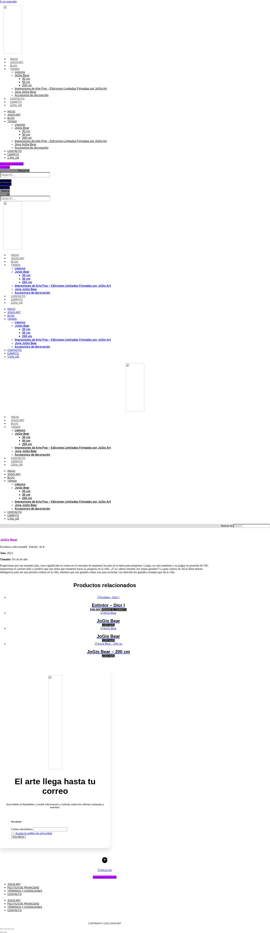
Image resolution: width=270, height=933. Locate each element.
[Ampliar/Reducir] (1, 929)
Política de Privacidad (23, 887)
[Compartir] (8, 929)
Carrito (16, 101)
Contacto (17, 98)
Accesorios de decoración (31, 95)
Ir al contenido (8, 1)
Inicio (14, 58)
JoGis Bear (22, 75)
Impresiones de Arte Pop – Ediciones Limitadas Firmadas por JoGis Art (61, 88)
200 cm (27, 85)
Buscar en (24, 170)
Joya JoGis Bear (25, 91)
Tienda (14, 68)
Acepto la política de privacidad (33, 833)
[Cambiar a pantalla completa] (5, 929)
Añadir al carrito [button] (114, 609)
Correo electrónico (22, 829)
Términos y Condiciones (24, 890)
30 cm (26, 78)
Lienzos (20, 72)
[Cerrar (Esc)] (12, 929)
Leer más (108, 625)
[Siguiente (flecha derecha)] (5, 932)
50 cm (26, 82)
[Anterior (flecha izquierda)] (1, 932)
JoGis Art (17, 62)
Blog (13, 65)
